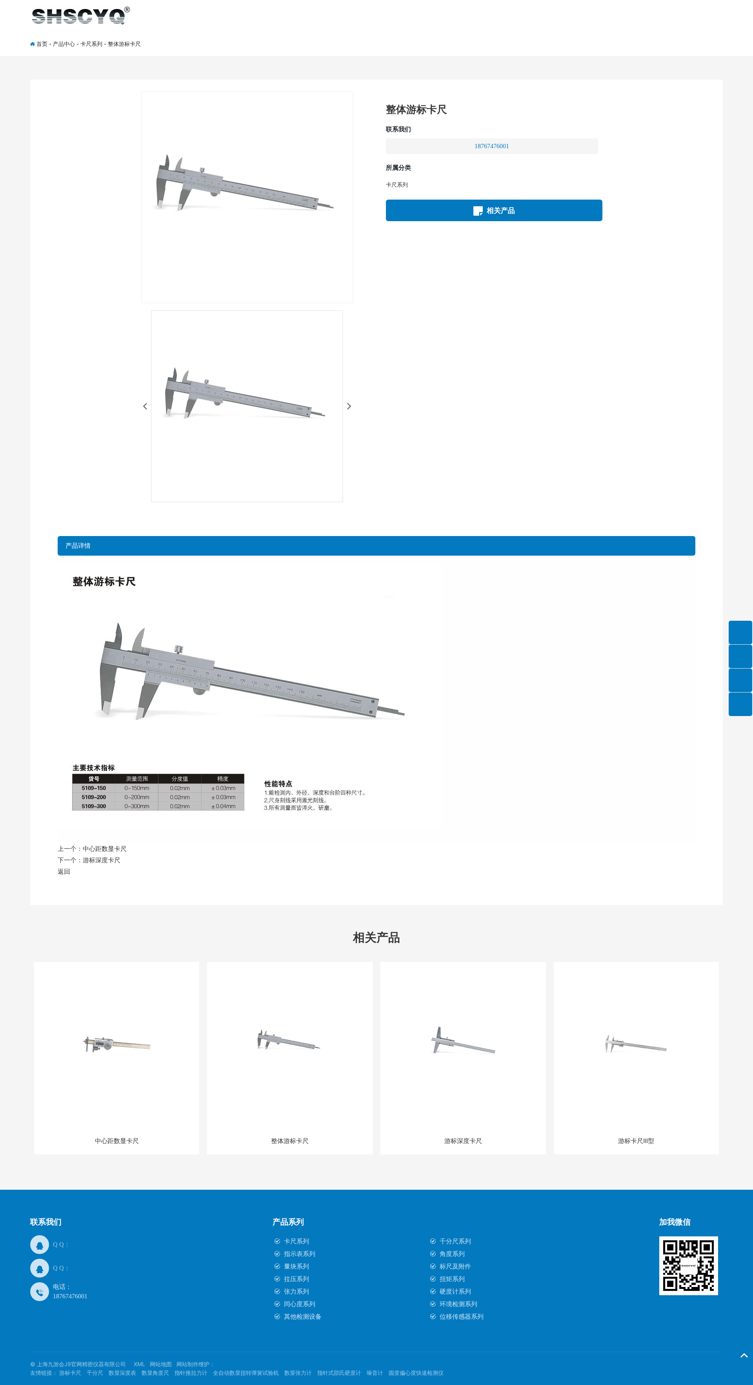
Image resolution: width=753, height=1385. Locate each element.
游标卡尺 (70, 1372)
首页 (41, 43)
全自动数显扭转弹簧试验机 (246, 1372)
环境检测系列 (458, 1304)
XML (139, 1364)
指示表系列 (299, 1254)
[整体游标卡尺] (247, 197)
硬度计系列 (455, 1291)
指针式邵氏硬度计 (339, 1372)
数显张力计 (298, 1372)
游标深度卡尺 (101, 860)
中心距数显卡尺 (105, 848)
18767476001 (492, 146)
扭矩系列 (452, 1279)
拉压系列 (296, 1279)
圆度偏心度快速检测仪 (416, 1372)
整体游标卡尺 (124, 43)
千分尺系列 (455, 1241)
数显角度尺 (155, 1372)
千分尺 (95, 1372)
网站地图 (161, 1364)
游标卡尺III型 (636, 1141)
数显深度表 (122, 1372)
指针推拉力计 (191, 1372)
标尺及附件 (455, 1266)
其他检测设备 (303, 1316)
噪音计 (375, 1372)
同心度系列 (299, 1304)
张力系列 (296, 1291)
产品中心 (64, 43)
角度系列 (452, 1254)
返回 (64, 871)
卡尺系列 (91, 43)
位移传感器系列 (462, 1316)
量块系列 (296, 1266)
